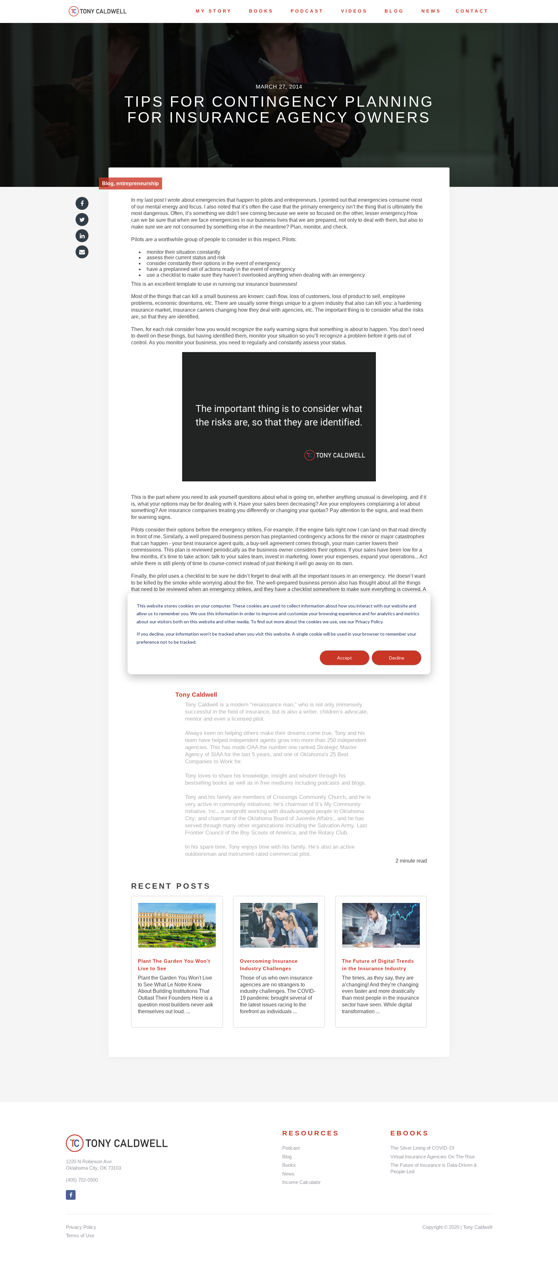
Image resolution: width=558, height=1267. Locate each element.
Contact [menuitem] (472, 11)
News (288, 1173)
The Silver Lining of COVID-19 (422, 1148)
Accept (344, 657)
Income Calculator (301, 1182)
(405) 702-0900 (82, 1180)
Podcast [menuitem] (307, 11)
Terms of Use (80, 1235)
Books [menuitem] (261, 11)
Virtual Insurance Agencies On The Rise (432, 1156)
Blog (287, 1156)
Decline (396, 657)
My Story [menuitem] (214, 11)
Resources (310, 1133)
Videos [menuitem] (354, 11)
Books (289, 1165)
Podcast (291, 1148)
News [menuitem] (431, 11)
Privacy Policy (81, 1227)
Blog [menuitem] (394, 11)
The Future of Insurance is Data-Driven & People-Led (433, 1168)
